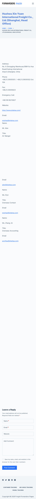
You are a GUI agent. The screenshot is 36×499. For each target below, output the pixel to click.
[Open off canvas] (33, 3)
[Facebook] (3, 480)
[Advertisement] (18, 52)
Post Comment (9, 468)
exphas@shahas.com (10, 120)
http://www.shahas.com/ (11, 110)
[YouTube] (15, 480)
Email (6, 427)
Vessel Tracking (18, 490)
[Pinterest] (12, 480)
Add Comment (9, 441)
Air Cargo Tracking (26, 487)
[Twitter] (6, 480)
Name (6, 421)
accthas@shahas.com (10, 241)
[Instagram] (9, 480)
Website (6, 434)
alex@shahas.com (9, 185)
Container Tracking (10, 487)
